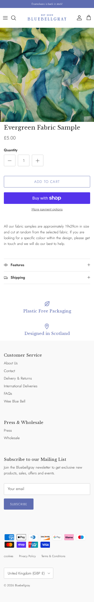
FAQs (8, 393)
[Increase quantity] (37, 160)
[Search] (16, 18)
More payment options (47, 209)
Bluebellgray (22, 585)
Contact (9, 371)
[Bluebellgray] (47, 17)
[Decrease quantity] (9, 160)
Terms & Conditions (53, 556)
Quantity (10, 150)
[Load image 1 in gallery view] (47, 75)
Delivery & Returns (18, 378)
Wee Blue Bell (14, 401)
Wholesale (12, 438)
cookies (8, 556)
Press (8, 430)
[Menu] (5, 18)
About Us (11, 363)
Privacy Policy (27, 556)
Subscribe (18, 504)
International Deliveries (20, 386)
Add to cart (47, 181)
